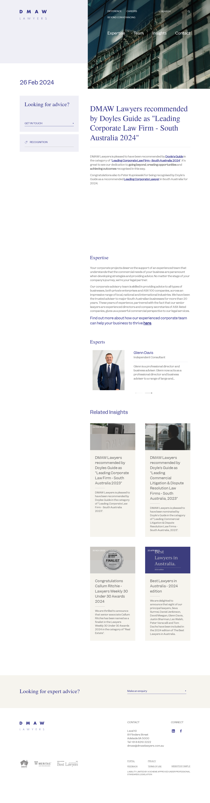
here (147, 323)
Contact (182, 33)
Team (139, 33)
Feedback (132, 766)
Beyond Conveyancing (121, 17)
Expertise (116, 33)
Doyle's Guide (174, 156)
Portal (131, 761)
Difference (114, 11)
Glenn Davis (143, 352)
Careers (132, 11)
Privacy (152, 761)
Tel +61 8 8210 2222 (139, 742)
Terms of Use (155, 766)
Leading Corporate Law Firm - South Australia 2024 (146, 160)
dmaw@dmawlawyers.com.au (145, 745)
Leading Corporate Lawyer (141, 179)
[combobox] (175, 11)
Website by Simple (180, 766)
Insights (159, 33)
